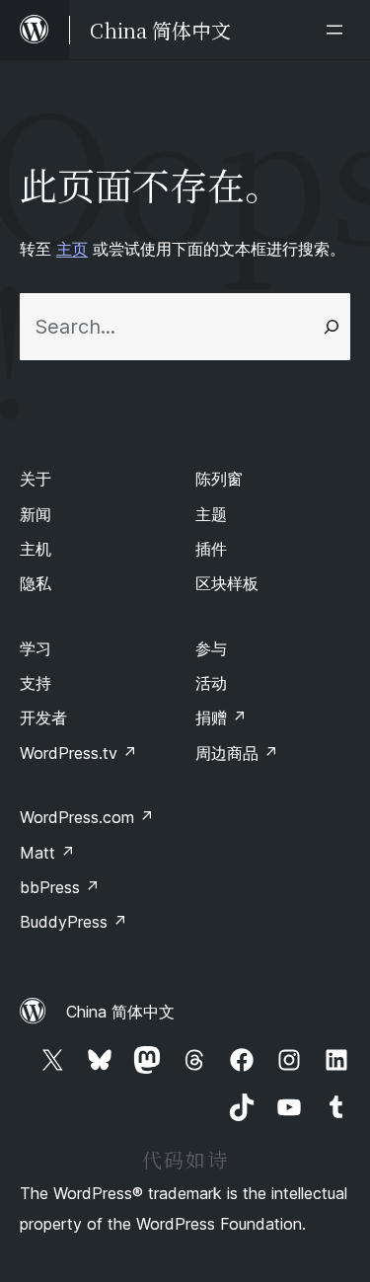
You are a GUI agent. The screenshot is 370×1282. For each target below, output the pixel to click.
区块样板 (227, 583)
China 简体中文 (120, 1011)
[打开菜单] (338, 29)
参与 (211, 648)
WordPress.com (87, 817)
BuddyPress (73, 922)
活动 (211, 683)
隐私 (35, 583)
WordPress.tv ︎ (78, 753)
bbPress (60, 887)
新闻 (35, 514)
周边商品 (236, 753)
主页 (72, 249)
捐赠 (221, 717)
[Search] (331, 326)
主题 (211, 514)
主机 (35, 549)
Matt (47, 853)
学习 (35, 648)
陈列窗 (219, 479)
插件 (211, 549)
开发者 (43, 717)
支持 (35, 683)
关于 (35, 479)
